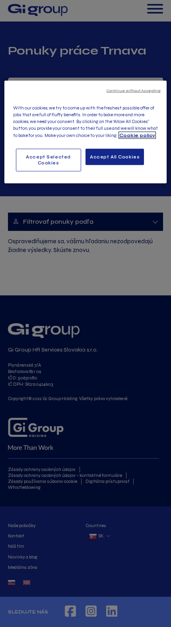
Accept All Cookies (115, 156)
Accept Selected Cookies (48, 160)
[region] (85, 132)
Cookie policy (137, 135)
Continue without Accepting (134, 90)
